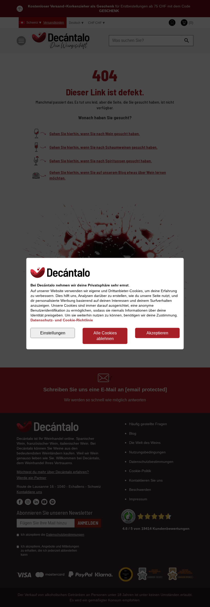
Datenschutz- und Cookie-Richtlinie (61, 320)
